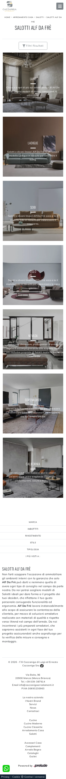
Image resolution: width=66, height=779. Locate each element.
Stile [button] (33, 542)
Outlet (33, 756)
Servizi (33, 704)
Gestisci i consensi (34, 776)
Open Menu (59, 6)
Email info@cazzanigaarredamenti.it (33, 685)
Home (7, 17)
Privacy (5, 776)
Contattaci (33, 711)
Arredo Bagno (33, 749)
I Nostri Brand (33, 700)
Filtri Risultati (34, 45)
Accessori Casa (33, 742)
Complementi (33, 746)
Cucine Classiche (33, 727)
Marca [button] (33, 522)
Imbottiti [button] (33, 529)
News (33, 707)
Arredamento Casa (23, 17)
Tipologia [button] (33, 549)
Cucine (33, 720)
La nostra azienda (33, 697)
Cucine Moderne (33, 723)
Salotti (40, 17)
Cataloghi (33, 753)
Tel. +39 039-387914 (33, 681)
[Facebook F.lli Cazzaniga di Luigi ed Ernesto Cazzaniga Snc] (42, 665)
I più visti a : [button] (33, 556)
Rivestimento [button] (33, 535)
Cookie (16, 776)
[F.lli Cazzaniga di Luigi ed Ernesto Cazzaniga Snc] (33, 6)
